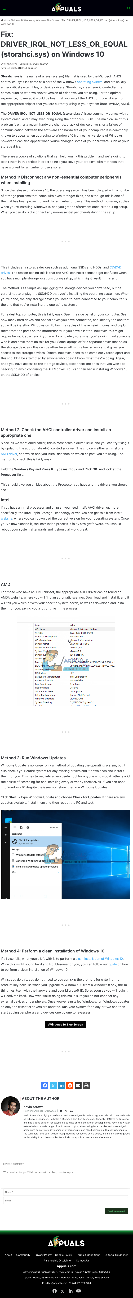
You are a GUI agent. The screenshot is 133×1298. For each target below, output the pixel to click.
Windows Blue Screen (48, 20)
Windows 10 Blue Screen (66, 1024)
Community (23, 1255)
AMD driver (9, 454)
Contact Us (83, 1260)
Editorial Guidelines (116, 1255)
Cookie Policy (63, 1255)
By (2, 63)
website (6, 518)
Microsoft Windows (23, 20)
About (8, 1255)
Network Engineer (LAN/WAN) (40, 1110)
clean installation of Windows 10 (99, 958)
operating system (90, 82)
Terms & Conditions (88, 1255)
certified (15, 68)
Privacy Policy (43, 1255)
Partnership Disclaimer (58, 1260)
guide (113, 964)
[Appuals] (66, 7)
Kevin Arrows (9, 63)
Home (6, 20)
